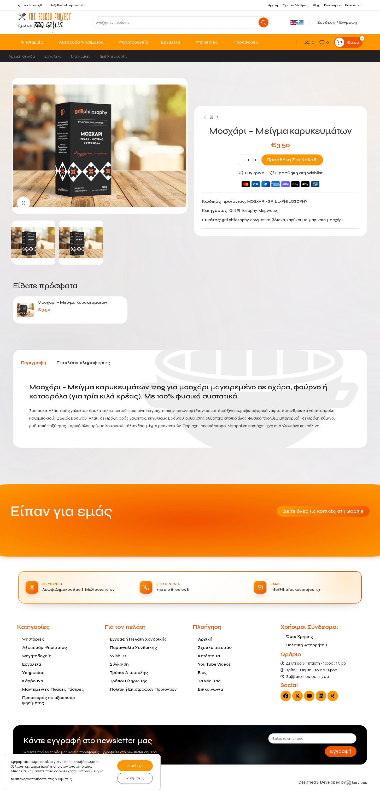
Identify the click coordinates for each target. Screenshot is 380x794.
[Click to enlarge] (23, 203)
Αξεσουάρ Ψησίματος (44, 647)
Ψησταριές (33, 639)
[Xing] (333, 696)
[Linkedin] (321, 696)
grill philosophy (235, 219)
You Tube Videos (214, 664)
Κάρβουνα (32, 680)
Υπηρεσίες (33, 672)
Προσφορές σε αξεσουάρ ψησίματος (48, 700)
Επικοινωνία (210, 689)
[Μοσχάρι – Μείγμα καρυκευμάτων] (25, 310)
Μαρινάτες (81, 56)
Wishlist (118, 655)
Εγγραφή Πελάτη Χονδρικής (138, 639)
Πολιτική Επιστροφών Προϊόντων (143, 689)
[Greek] (300, 22)
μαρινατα (317, 219)
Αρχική (205, 639)
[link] (357, 782)
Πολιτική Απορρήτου (306, 644)
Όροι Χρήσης (299, 636)
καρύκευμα (297, 219)
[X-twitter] (297, 696)
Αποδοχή (135, 765)
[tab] (33, 362)
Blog (202, 672)
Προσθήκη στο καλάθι (292, 160)
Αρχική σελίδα (22, 56)
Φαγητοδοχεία (36, 655)
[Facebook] (285, 696)
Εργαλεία (53, 56)
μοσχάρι (335, 219)
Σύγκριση (119, 664)
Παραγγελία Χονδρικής (133, 647)
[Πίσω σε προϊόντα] (211, 117)
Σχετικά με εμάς (215, 647)
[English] (293, 22)
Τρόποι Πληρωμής (129, 680)
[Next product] (217, 117)
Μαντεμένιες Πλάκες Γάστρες (53, 689)
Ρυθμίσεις (135, 778)
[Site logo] (44, 22)
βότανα (278, 219)
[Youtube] (309, 696)
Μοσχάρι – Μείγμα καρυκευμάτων (72, 302)
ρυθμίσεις (63, 779)
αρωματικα (260, 219)
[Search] (263, 22)
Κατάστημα (209, 655)
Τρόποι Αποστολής (129, 672)
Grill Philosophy (114, 56)
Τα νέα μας (209, 680)
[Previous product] (205, 117)
